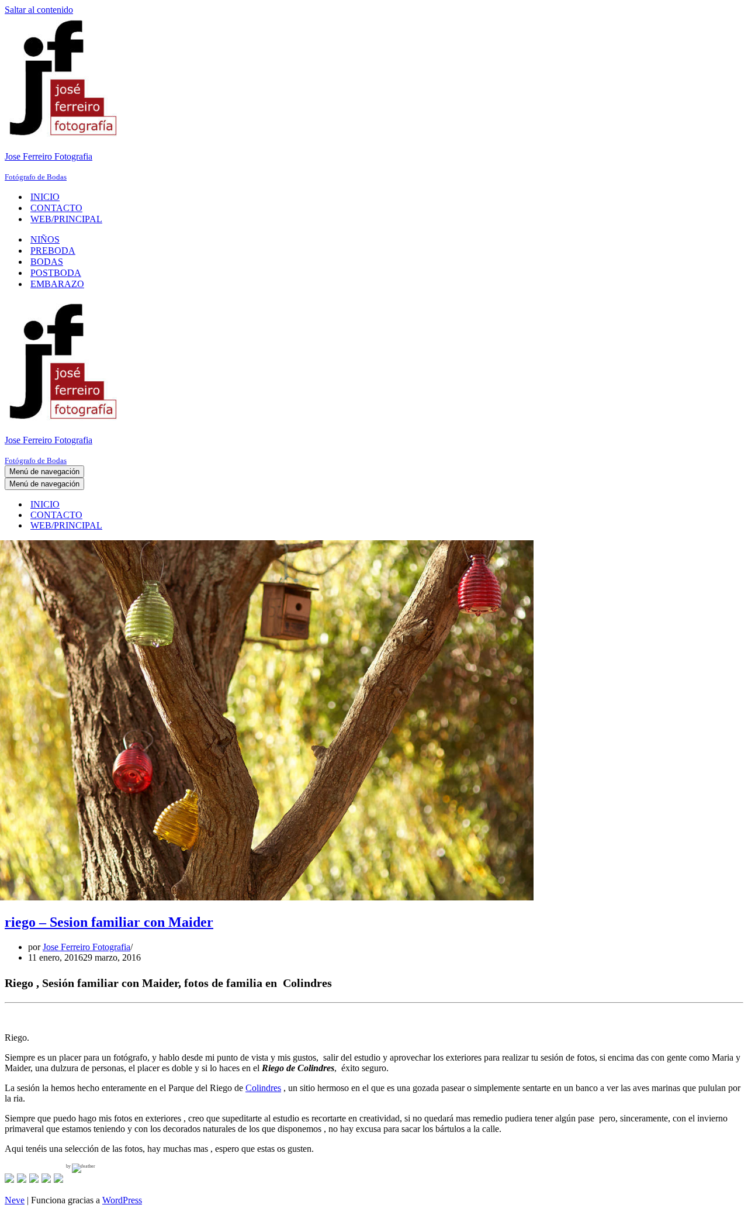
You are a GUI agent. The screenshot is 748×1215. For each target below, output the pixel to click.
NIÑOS (45, 239)
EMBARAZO (57, 284)
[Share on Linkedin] (46, 1178)
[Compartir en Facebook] (9, 1178)
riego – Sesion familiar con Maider (109, 922)
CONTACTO (56, 208)
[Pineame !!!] (34, 1178)
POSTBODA (55, 273)
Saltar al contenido (39, 10)
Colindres (263, 1088)
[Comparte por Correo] (58, 1178)
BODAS (46, 262)
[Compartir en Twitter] (21, 1178)
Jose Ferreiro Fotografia (86, 947)
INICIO (45, 197)
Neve (15, 1200)
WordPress (122, 1200)
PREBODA (52, 251)
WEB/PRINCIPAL (66, 219)
